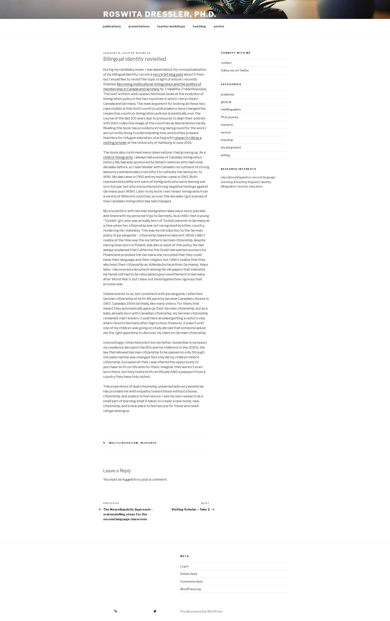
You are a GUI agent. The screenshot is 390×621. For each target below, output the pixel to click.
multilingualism (124, 442)
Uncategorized (231, 147)
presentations (139, 26)
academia (227, 94)
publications (112, 26)
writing (225, 155)
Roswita (143, 53)
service (219, 26)
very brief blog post (168, 74)
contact (226, 62)
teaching (199, 26)
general (226, 102)
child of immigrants (118, 157)
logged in (129, 479)
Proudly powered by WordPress (201, 611)
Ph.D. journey (229, 117)
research (148, 442)
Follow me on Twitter (235, 70)
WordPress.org (190, 589)
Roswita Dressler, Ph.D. (160, 14)
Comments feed (191, 581)
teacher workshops (171, 26)
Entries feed (188, 573)
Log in (184, 566)
